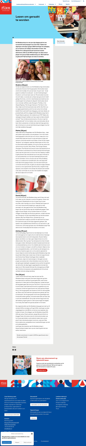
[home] (6, 7)
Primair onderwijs (61, 402)
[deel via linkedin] (15, 350)
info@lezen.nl (8, 429)
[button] (31, 433)
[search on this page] (83, 1)
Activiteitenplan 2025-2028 (12, 414)
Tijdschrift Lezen (66, 1)
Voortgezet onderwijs (62, 404)
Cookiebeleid (45, 441)
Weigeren (17, 442)
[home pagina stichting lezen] (13, 37)
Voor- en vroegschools (62, 400)
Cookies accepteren (7, 442)
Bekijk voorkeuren (27, 442)
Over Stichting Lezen (75, 1)
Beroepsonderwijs (61, 406)
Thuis (57, 408)
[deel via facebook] (13, 350)
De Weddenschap (61, 42)
